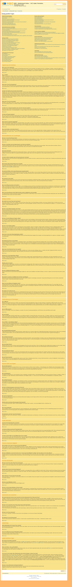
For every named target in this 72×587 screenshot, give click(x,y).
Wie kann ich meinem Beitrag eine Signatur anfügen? (10, 40)
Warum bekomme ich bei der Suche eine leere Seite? (43, 39)
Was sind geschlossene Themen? (7, 60)
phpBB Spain (35, 577)
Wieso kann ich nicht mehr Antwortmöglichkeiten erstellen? (11, 42)
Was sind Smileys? (5, 55)
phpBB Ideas (49, 548)
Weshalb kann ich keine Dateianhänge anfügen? (9, 45)
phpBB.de (11, 166)
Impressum (34, 575)
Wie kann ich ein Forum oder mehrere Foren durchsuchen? (44, 37)
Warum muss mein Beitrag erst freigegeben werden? (10, 49)
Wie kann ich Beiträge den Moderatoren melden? (9, 47)
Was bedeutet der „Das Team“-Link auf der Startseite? (43, 23)
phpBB (31, 576)
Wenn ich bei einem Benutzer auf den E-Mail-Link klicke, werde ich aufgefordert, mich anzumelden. (17, 35)
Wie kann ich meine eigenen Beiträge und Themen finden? (44, 41)
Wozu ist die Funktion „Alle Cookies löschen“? (9, 24)
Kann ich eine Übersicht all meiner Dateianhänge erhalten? (44, 52)
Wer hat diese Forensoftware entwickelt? (41, 55)
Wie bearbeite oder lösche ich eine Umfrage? (9, 43)
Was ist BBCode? (4, 53)
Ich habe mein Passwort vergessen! (7, 22)
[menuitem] (9, 9)
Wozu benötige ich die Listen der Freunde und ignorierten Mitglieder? (45, 32)
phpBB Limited (4, 166)
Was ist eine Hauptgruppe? (39, 22)
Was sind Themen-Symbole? (6, 61)
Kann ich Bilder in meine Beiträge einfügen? (9, 56)
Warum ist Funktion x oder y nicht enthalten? (41, 56)
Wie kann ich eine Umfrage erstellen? (8, 41)
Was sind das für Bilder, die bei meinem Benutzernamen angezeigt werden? (13, 32)
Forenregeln (31, 575)
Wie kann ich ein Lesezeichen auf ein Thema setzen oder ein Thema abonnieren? (47, 46)
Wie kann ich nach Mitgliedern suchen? (41, 40)
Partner (38, 575)
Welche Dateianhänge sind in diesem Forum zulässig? (43, 51)
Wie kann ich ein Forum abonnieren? (40, 47)
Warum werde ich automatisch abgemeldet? (9, 23)
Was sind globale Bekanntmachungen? (8, 57)
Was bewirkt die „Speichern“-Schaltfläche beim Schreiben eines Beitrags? (13, 48)
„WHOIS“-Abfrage (14, 555)
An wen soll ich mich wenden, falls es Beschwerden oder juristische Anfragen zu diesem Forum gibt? (50, 57)
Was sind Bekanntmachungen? (7, 58)
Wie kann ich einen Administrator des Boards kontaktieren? (44, 58)
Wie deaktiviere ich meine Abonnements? (41, 48)
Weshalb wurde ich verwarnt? (6, 46)
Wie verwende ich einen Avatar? (7, 33)
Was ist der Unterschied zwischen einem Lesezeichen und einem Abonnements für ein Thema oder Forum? (50, 45)
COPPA (55, 91)
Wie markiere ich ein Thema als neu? (8, 50)
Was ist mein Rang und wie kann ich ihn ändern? (9, 34)
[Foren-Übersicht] (8, 4)
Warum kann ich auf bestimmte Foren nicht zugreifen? (10, 44)
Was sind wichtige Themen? (6, 59)
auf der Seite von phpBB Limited (37, 542)
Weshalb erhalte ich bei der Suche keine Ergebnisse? (43, 38)
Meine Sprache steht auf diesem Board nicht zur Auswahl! (11, 31)
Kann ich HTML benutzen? (6, 54)
